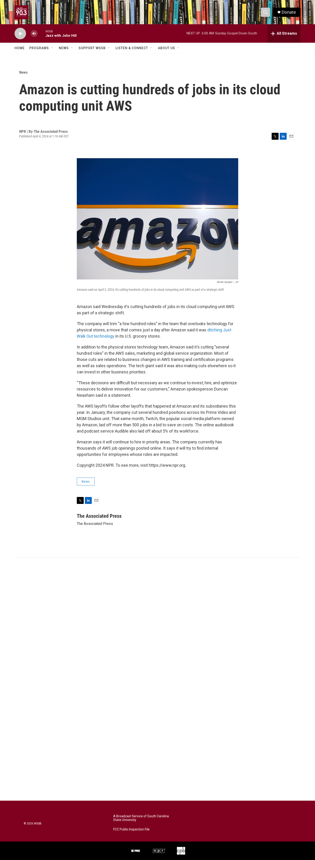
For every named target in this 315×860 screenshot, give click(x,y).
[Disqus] (157, 620)
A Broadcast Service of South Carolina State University (141, 818)
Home (20, 48)
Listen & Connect (132, 48)
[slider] (41, 33)
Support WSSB (92, 48)
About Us (166, 48)
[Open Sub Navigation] (52, 48)
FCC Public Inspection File (131, 829)
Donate (289, 12)
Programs (39, 48)
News (64, 48)
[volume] (34, 33)
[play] (20, 33)
